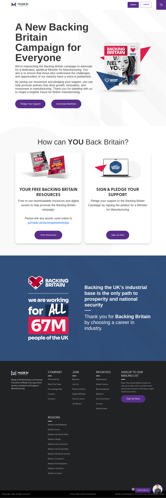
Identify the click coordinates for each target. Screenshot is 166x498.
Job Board (77, 404)
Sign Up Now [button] (117, 235)
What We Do (53, 380)
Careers (51, 394)
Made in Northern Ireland (59, 454)
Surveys (99, 404)
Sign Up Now (133, 399)
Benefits (75, 380)
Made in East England (57, 464)
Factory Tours (78, 399)
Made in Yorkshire (56, 469)
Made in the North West (58, 435)
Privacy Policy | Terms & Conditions (83, 494)
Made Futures (102, 384)
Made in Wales (54, 439)
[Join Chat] (157, 489)
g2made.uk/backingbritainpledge (48, 222)
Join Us (133, 5)
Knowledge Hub (55, 389)
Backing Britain (102, 389)
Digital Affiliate (79, 394)
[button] (133, 489)
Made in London (55, 473)
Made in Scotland (55, 459)
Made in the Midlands (57, 425)
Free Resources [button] (48, 235)
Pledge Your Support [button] (30, 104)
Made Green (101, 409)
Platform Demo (79, 389)
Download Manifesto (66, 104)
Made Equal (101, 380)
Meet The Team (54, 384)
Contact (51, 399)
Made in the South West (58, 449)
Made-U (99, 394)
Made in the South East (58, 444)
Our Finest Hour (103, 399)
